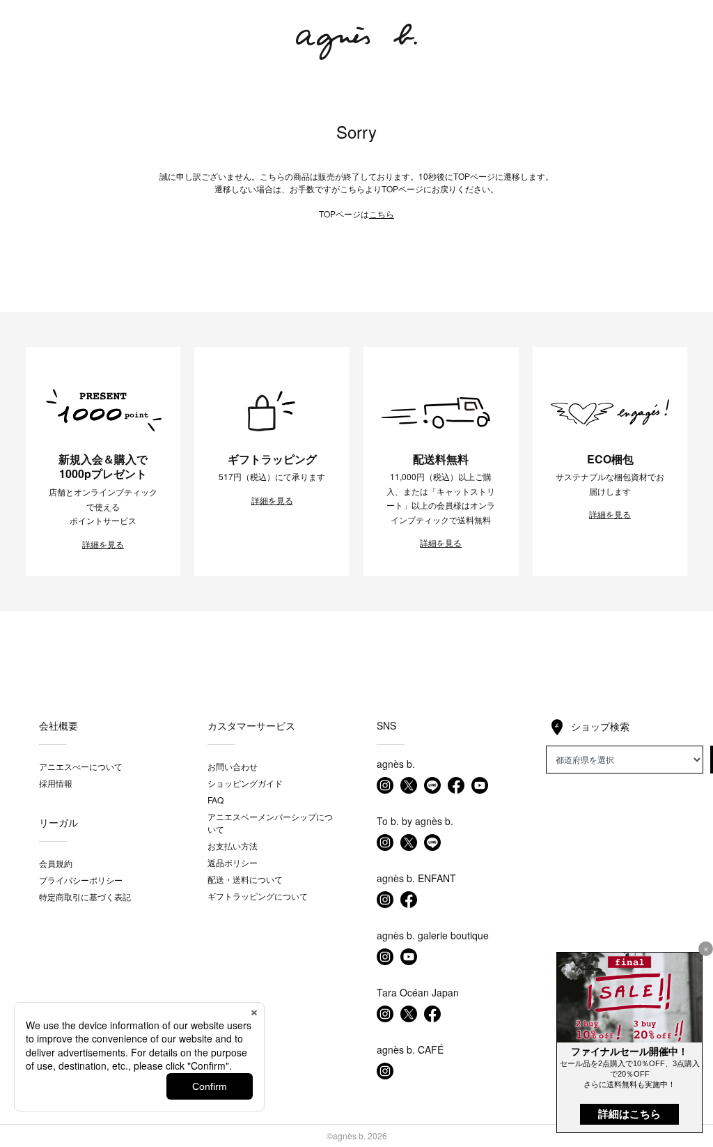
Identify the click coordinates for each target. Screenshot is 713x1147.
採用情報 (55, 783)
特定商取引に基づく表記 (85, 896)
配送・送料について (245, 879)
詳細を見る (103, 544)
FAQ (215, 800)
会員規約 (55, 863)
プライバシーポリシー (81, 880)
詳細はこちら (629, 1114)
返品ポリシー (232, 862)
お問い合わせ (232, 766)
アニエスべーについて (81, 766)
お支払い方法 (232, 846)
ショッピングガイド (245, 783)
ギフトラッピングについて (257, 896)
